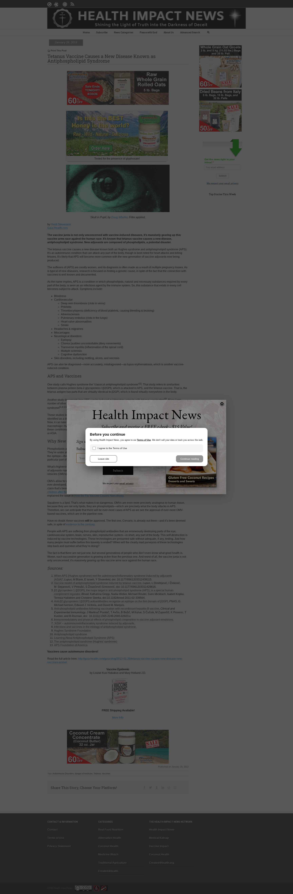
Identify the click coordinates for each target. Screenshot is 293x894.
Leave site (103, 458)
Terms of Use (144, 440)
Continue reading (189, 458)
